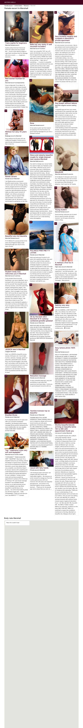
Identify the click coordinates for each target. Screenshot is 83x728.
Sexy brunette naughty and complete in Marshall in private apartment (66, 38)
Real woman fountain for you (15, 80)
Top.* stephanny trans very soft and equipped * (16, 451)
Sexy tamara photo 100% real (65, 349)
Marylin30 (59, 172)
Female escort (8, 5)
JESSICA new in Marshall (15, 349)
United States (18, 5)
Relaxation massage (38, 376)
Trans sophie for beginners (16, 43)
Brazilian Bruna (11, 415)
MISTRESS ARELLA (9, 2)
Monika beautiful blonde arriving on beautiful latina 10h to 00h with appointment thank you (65, 428)
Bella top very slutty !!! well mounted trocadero (41, 45)
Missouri (26, 5)
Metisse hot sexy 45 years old (16, 133)
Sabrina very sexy (62, 305)
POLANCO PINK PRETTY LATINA (40, 252)
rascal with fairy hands (39, 468)
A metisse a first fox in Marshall (64, 264)
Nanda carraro (11, 176)
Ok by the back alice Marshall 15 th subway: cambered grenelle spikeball (41, 319)
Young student (61, 210)
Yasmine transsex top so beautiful (40, 412)
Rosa (32, 123)
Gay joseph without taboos (66, 103)
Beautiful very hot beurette (16, 236)
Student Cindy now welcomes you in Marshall (15, 273)
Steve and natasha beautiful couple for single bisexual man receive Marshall (41, 157)
